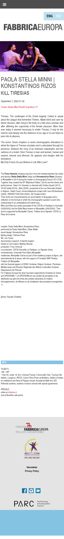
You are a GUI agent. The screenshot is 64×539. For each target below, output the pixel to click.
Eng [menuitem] (50, 15)
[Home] (32, 20)
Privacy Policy (32, 471)
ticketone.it (12, 392)
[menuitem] (49, 16)
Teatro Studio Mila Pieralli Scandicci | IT (19, 107)
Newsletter (32, 467)
